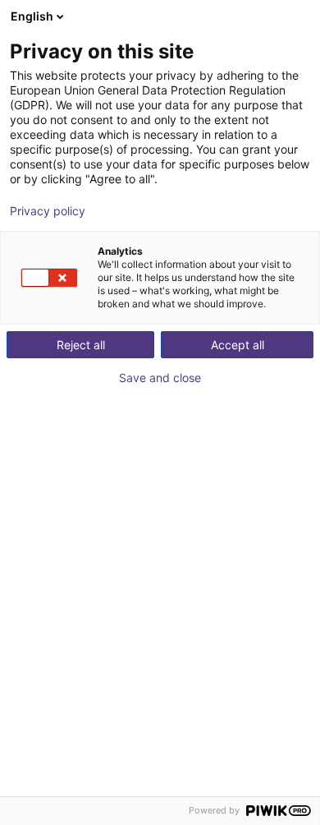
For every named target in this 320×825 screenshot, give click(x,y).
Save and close (160, 378)
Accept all (237, 345)
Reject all (81, 345)
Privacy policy (47, 211)
